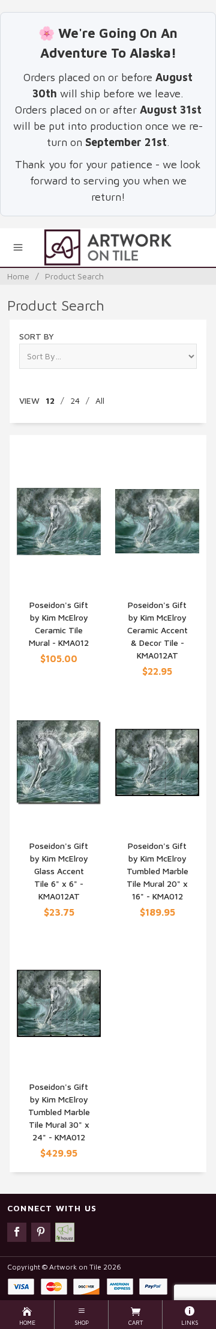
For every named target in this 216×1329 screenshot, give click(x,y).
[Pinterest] (40, 1232)
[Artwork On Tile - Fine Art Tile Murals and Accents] (108, 247)
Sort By (36, 336)
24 (75, 400)
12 (50, 400)
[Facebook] (16, 1232)
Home (18, 276)
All (99, 400)
